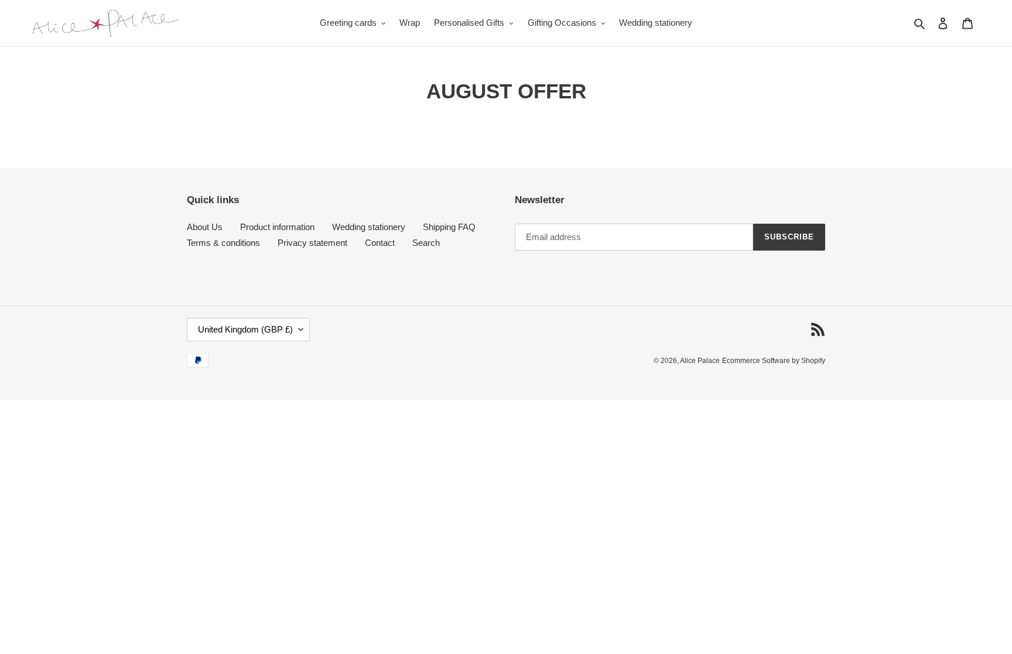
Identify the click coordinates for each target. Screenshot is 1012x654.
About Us (205, 227)
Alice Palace (700, 361)
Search (426, 243)
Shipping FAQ (449, 227)
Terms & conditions (223, 243)
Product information (277, 227)
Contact (380, 243)
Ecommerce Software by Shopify (773, 361)
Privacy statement (312, 243)
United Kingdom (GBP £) (245, 329)
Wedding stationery (368, 227)
